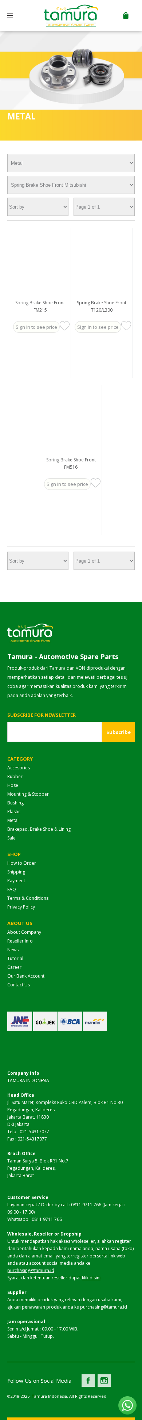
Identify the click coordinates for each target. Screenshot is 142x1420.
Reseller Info (20, 941)
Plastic (13, 811)
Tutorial (15, 958)
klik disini (91, 1278)
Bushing (15, 803)
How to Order (21, 863)
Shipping (16, 872)
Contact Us (18, 985)
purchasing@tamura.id (30, 1270)
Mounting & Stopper (28, 794)
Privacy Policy (21, 907)
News (13, 950)
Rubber (15, 776)
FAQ (11, 889)
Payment (16, 880)
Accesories (18, 768)
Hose (12, 785)
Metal (13, 820)
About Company (24, 932)
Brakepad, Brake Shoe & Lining (39, 829)
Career (14, 967)
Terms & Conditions (27, 898)
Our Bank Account (25, 976)
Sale (11, 838)
